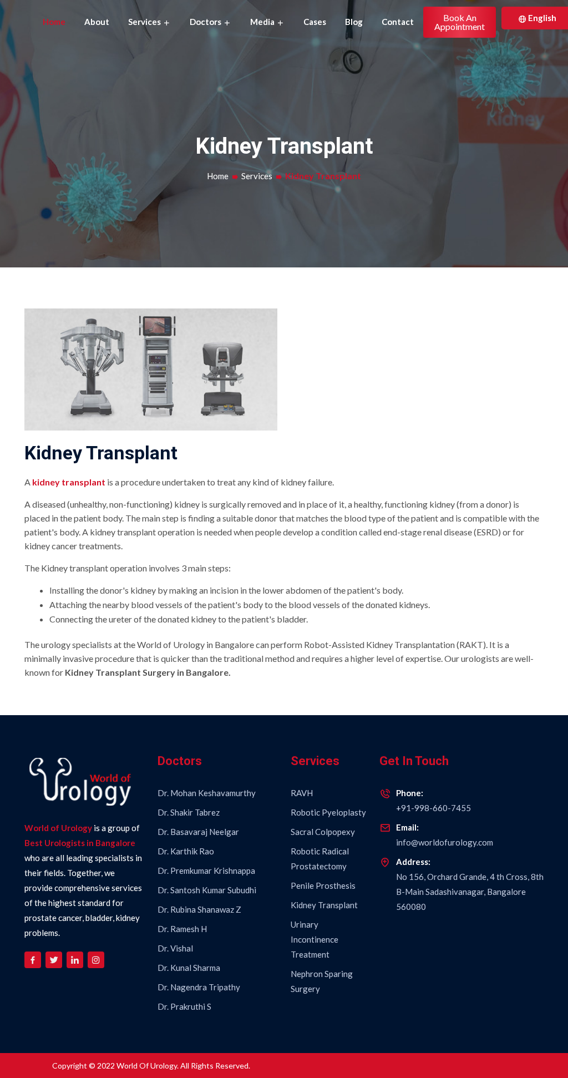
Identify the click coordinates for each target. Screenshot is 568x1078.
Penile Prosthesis (323, 885)
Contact (398, 22)
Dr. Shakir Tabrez (189, 812)
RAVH (302, 793)
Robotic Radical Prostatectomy (320, 858)
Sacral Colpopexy (323, 832)
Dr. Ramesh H (182, 929)
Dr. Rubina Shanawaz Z (199, 909)
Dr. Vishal (175, 948)
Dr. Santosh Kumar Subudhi (207, 890)
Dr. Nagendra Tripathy (199, 987)
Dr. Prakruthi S (184, 1006)
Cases (314, 22)
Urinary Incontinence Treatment (314, 939)
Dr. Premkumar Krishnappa (206, 870)
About (96, 22)
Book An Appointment (459, 22)
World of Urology (58, 828)
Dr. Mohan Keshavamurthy (207, 793)
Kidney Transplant (324, 905)
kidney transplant (68, 482)
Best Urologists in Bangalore (79, 843)
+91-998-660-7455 (433, 808)
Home (54, 22)
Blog (354, 22)
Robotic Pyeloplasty (328, 812)
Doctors (206, 22)
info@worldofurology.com (444, 842)
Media (263, 22)
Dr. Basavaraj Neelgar (198, 832)
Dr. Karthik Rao (186, 851)
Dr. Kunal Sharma (189, 968)
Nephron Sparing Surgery (322, 981)
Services (145, 22)
